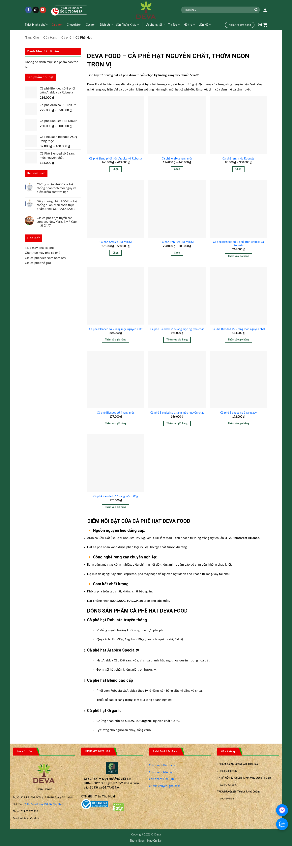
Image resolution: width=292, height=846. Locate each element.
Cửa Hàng (50, 37)
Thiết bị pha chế (35, 24)
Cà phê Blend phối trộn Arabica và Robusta (115, 158)
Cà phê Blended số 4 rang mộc (115, 412)
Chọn (116, 169)
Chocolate (73, 24)
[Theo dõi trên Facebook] (28, 10)
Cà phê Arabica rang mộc (177, 158)
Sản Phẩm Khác (126, 24)
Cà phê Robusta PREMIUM (177, 242)
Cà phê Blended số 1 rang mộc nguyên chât (177, 412)
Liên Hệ (203, 24)
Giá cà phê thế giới (38, 262)
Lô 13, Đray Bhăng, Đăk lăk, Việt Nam (43, 804)
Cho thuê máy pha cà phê (42, 252)
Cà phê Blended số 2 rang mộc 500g (115, 496)
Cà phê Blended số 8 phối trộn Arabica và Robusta (238, 243)
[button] (265, 10)
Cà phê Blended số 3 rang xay (238, 412)
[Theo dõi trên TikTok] (35, 10)
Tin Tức (172, 24)
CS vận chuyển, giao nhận (165, 786)
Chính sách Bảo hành (162, 765)
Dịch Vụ (105, 24)
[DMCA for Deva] (118, 807)
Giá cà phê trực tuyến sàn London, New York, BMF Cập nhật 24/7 (57, 221)
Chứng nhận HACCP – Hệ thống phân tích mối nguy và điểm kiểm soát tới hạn (56, 188)
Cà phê (56, 24)
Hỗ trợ (188, 24)
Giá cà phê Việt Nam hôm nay (45, 257)
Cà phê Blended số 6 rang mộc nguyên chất (177, 329)
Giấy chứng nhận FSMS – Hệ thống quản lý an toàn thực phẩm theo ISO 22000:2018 (57, 204)
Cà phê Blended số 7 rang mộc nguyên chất (115, 329)
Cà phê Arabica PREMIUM (116, 242)
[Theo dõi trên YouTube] (43, 10)
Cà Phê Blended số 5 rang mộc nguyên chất (238, 329)
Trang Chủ (32, 37)
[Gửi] (256, 10)
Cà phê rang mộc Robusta (238, 158)
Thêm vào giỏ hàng (238, 256)
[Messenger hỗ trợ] (282, 810)
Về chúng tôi (154, 24)
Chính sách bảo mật (161, 772)
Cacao (90, 24)
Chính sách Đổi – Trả (162, 779)
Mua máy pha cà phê (39, 247)
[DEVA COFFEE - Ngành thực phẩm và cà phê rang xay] (146, 10)
